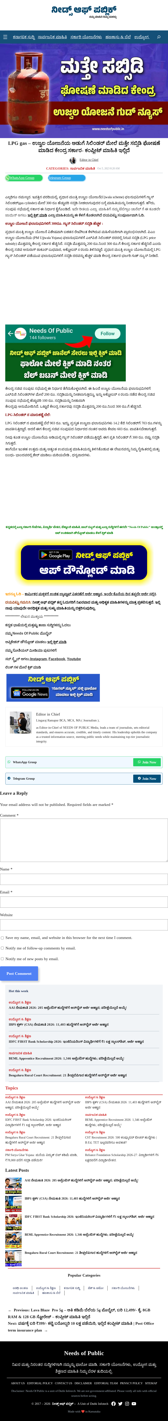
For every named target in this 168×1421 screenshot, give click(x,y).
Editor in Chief (89, 159)
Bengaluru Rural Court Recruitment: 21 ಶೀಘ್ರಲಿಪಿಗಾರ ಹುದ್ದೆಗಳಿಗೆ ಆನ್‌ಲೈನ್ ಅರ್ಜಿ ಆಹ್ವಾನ (68, 1075)
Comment (9, 815)
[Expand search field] (159, 37)
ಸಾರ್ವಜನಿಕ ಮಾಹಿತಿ (82, 168)
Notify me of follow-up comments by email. (40, 948)
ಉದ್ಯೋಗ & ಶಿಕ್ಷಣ (20, 1002)
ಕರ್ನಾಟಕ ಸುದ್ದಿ (72, 1288)
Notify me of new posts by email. (32, 959)
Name (6, 869)
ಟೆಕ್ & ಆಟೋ (95, 1288)
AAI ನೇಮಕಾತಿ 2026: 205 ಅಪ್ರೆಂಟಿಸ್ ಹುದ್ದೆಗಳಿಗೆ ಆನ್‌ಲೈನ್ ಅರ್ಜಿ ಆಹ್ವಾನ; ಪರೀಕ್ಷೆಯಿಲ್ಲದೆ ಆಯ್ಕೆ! (68, 1007)
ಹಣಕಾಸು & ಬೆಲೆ (51, 1293)
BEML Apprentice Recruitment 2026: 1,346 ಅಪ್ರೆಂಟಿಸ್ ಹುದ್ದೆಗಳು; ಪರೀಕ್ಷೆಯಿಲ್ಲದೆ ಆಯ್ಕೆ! (67, 1058)
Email (6, 892)
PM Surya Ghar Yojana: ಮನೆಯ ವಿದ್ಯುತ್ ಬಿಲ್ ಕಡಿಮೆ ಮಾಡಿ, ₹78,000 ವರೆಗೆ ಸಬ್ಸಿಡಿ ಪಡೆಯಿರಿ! (41, 1157)
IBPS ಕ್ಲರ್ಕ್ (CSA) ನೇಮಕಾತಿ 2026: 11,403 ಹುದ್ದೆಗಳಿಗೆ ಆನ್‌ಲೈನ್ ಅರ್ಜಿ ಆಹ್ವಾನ (58, 1024)
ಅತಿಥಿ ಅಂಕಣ (20, 1288)
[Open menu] (5, 37)
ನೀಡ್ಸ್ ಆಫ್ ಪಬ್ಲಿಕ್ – (64, 1403)
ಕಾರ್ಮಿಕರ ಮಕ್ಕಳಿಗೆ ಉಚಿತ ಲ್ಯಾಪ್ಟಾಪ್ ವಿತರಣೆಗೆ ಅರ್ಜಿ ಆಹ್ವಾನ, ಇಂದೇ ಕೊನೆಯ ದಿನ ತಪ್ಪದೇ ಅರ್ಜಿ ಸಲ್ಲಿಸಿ (90, 593)
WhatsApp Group (22, 178)
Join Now (149, 762)
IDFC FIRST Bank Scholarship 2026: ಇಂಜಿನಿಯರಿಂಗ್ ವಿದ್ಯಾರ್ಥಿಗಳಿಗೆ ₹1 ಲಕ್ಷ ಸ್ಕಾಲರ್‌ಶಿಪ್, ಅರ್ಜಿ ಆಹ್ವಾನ (76, 1041)
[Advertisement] (84, 291)
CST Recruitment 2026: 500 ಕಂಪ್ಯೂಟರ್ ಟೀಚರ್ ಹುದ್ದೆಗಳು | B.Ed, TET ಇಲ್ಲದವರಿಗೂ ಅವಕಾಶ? (121, 1140)
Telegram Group (59, 178)
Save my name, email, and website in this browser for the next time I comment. (68, 937)
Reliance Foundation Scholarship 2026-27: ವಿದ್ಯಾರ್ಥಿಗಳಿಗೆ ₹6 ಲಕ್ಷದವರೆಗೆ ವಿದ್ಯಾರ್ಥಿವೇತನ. (122, 1157)
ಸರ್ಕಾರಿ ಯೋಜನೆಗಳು (16, 1150)
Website (6, 915)
